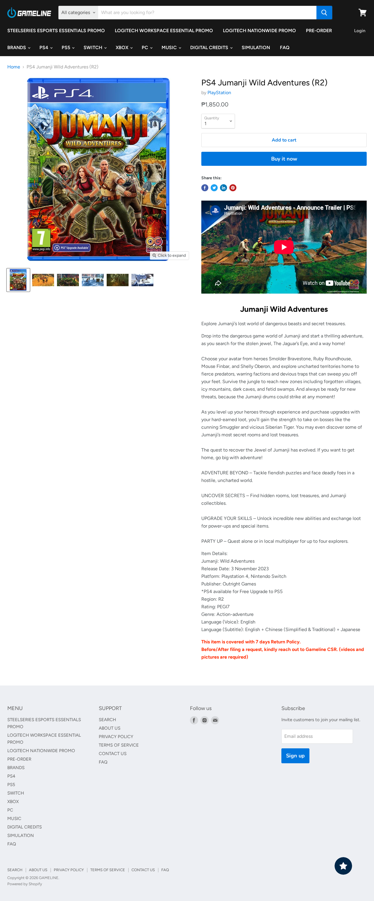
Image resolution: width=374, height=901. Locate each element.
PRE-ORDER (319, 30)
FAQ (285, 47)
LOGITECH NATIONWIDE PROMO (259, 30)
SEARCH (107, 719)
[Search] (324, 12)
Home (13, 67)
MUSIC (170, 47)
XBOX (122, 47)
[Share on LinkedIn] (223, 187)
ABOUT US (109, 728)
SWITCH (93, 47)
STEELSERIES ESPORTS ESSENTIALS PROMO (56, 30)
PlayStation (219, 92)
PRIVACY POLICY (116, 736)
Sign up (295, 755)
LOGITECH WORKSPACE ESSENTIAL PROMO (164, 30)
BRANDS (17, 47)
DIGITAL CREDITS (209, 47)
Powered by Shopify (24, 884)
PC (145, 47)
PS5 (66, 47)
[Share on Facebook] (204, 187)
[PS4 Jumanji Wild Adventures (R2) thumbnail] (18, 280)
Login (359, 30)
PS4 (44, 47)
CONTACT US (113, 753)
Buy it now (284, 158)
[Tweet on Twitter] (214, 187)
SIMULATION (256, 47)
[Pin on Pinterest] (232, 187)
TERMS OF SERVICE (119, 745)
